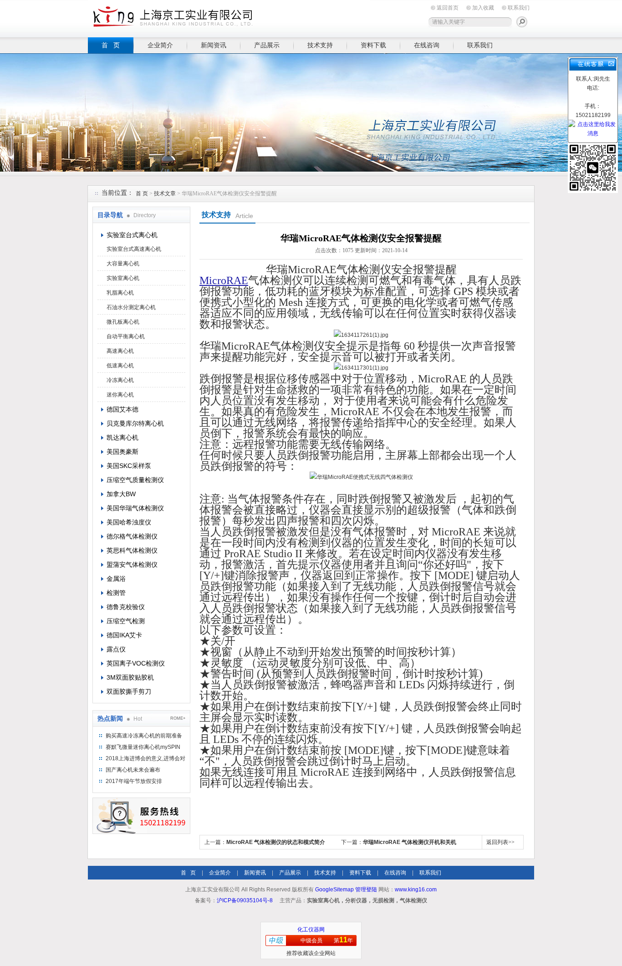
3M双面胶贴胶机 (130, 677)
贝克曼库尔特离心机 (135, 423)
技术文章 (165, 193)
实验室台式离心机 (132, 235)
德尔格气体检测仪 (132, 536)
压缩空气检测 (126, 621)
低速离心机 (120, 365)
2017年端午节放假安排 (134, 781)
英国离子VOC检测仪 (136, 663)
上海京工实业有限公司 (229, 17)
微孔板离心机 (123, 322)
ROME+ (177, 718)
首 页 (111, 45)
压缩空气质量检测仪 (135, 479)
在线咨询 (426, 45)
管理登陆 (366, 889)
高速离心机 (120, 351)
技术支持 (320, 45)
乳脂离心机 (120, 293)
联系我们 (519, 8)
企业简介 (160, 45)
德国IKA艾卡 (124, 635)
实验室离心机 (123, 278)
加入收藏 (483, 8)
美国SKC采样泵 (129, 465)
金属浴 (116, 578)
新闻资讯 (213, 45)
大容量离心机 (123, 263)
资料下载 (373, 45)
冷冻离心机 (120, 380)
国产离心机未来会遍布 (133, 770)
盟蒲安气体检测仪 (132, 564)
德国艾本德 (122, 409)
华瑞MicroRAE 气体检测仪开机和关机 (409, 842)
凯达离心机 (122, 437)
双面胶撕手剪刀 (129, 691)
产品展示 (267, 45)
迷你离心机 (120, 394)
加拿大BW (121, 494)
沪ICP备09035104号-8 (245, 900)
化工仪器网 (311, 929)
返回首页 (448, 8)
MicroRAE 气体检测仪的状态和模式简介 (275, 842)
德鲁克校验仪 (126, 606)
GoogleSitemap (334, 889)
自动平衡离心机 (126, 336)
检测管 (116, 592)
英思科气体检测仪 (132, 550)
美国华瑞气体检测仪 (135, 508)
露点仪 (116, 649)
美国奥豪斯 (122, 451)
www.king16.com (416, 889)
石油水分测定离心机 (131, 307)
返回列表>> (500, 842)
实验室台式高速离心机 (134, 249)
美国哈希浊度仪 (129, 522)
